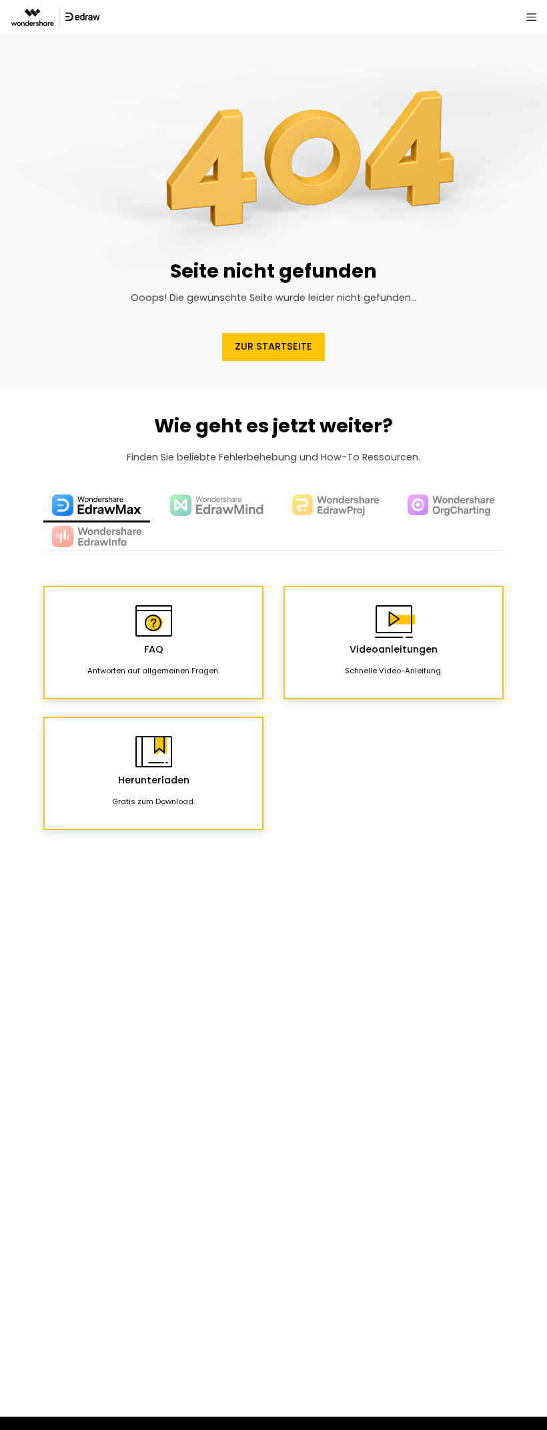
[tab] (96, 506)
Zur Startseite (273, 346)
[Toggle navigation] (531, 16)
